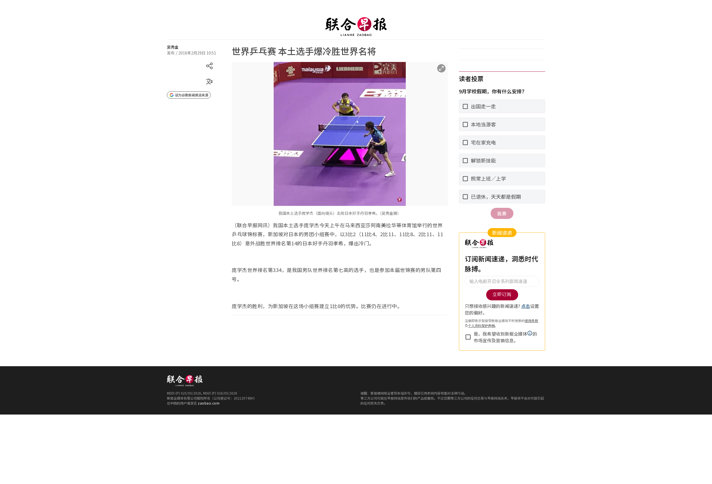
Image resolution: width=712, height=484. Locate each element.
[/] (356, 26)
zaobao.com (208, 403)
